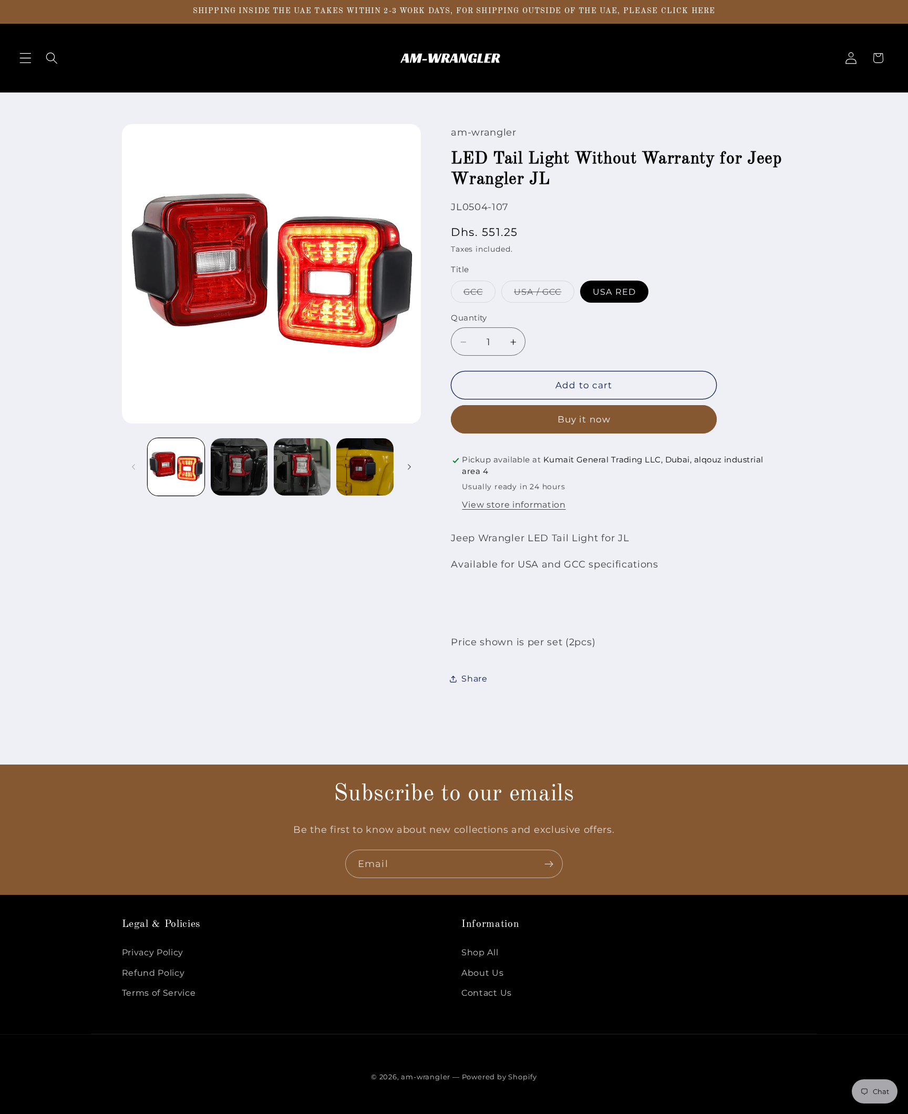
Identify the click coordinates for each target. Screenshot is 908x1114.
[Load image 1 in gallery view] (176, 466)
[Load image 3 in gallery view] (302, 466)
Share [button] (474, 679)
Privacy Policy (153, 952)
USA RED (614, 292)
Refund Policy (153, 972)
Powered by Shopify (500, 1077)
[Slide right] (409, 467)
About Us (482, 972)
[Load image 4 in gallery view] (364, 466)
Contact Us (486, 992)
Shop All (480, 952)
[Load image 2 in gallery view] (239, 466)
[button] (25, 58)
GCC (479, 294)
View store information (513, 505)
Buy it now (584, 419)
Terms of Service (159, 992)
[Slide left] (133, 467)
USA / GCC (544, 294)
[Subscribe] (548, 864)
